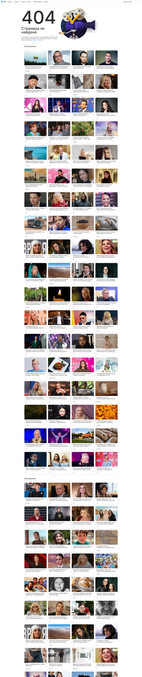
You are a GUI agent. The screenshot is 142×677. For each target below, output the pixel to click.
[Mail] (2, 2)
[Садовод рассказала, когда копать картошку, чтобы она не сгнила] (35, 510)
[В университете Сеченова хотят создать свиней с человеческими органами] (106, 439)
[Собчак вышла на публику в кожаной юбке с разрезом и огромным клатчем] (59, 487)
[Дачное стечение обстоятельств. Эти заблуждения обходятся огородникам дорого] (35, 487)
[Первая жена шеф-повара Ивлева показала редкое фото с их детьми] (35, 85)
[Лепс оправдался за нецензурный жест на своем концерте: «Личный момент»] (35, 463)
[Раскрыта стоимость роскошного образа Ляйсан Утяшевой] (59, 416)
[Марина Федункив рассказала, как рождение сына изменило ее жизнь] (106, 250)
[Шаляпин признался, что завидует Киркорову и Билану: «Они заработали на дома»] (106, 588)
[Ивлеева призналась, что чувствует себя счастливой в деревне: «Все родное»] (106, 557)
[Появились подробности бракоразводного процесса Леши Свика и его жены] (83, 298)
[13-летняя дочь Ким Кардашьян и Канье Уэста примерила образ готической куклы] (35, 274)
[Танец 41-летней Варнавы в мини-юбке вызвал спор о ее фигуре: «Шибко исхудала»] (106, 345)
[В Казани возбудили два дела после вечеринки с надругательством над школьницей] (59, 85)
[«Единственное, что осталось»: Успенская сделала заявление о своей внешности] (35, 392)
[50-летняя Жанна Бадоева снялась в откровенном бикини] (59, 635)
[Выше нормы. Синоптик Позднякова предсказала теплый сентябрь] (106, 659)
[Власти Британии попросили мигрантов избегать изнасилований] (35, 180)
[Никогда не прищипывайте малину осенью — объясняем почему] (83, 132)
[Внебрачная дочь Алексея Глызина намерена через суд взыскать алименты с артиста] (59, 109)
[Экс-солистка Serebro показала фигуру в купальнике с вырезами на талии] (59, 557)
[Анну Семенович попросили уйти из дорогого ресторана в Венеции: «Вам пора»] (35, 659)
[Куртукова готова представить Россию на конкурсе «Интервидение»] (83, 369)
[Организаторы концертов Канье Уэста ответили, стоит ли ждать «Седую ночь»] (83, 345)
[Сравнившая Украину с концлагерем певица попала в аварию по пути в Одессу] (59, 345)
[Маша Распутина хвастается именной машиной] (106, 321)
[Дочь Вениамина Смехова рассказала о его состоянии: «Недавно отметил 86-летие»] (83, 534)
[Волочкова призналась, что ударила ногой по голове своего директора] (35, 612)
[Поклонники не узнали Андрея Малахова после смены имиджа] (106, 274)
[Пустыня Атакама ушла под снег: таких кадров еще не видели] (59, 274)
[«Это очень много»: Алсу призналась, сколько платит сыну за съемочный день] (59, 180)
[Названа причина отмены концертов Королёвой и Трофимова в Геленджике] (35, 109)
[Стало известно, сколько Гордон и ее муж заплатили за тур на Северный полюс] (83, 416)
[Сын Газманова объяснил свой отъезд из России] (83, 61)
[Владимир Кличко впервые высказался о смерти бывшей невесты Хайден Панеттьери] (106, 61)
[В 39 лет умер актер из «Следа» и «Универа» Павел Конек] (35, 203)
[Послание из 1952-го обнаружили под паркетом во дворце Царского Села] (106, 635)
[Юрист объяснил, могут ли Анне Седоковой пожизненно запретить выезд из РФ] (106, 156)
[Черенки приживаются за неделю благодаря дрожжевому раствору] (35, 298)
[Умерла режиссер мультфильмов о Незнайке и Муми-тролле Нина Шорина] (35, 635)
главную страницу (37, 40)
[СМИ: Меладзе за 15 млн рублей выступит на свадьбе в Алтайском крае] (106, 298)
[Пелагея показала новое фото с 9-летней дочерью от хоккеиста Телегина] (83, 612)
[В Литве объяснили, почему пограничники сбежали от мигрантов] (35, 61)
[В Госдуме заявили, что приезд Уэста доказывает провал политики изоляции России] (83, 203)
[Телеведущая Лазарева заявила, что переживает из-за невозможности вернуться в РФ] (106, 369)
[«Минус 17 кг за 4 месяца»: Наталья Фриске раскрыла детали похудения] (106, 487)
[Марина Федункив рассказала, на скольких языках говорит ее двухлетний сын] (35, 132)
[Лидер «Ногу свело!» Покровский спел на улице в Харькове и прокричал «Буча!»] (59, 321)
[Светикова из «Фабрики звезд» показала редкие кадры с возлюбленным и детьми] (59, 250)
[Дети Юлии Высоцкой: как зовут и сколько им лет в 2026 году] (83, 588)
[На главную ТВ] (4, 2)
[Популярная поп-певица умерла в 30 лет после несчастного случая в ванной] (59, 298)
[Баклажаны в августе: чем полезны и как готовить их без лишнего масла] (59, 369)
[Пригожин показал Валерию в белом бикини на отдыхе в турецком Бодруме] (83, 156)
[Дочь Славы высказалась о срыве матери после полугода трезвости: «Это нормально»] (106, 203)
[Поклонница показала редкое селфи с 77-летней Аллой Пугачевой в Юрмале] (83, 659)
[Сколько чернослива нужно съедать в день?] (83, 227)
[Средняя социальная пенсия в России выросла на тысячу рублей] (83, 487)
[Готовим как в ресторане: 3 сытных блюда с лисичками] (106, 416)
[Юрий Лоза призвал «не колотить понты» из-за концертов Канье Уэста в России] (83, 274)
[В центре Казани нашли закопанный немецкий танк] (83, 85)
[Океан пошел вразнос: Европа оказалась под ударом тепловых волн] (35, 156)
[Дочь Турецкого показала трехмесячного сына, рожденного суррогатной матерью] (106, 180)
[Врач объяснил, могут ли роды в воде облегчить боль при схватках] (106, 227)
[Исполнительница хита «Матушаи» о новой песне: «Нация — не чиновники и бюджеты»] (106, 463)
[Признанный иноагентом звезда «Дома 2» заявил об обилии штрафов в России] (83, 635)
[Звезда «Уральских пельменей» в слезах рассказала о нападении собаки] (83, 180)
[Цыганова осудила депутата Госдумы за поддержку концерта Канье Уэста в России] (106, 85)
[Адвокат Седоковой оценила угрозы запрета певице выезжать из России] (35, 250)
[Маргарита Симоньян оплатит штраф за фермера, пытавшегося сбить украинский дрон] (59, 227)
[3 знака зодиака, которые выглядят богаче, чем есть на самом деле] (83, 392)
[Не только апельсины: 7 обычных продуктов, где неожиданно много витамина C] (83, 510)
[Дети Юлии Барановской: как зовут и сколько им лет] (59, 659)
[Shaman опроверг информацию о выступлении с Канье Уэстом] (83, 463)
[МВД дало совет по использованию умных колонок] (106, 392)
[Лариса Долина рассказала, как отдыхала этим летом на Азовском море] (35, 557)
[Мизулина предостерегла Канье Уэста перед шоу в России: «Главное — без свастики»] (35, 439)
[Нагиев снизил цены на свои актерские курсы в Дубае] (83, 321)
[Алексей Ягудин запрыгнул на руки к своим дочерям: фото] (106, 510)
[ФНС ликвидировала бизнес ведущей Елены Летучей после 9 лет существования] (59, 534)
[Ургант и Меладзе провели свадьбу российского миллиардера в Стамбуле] (83, 109)
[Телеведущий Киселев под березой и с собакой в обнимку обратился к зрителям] (59, 588)
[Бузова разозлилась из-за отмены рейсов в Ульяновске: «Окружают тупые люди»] (59, 392)
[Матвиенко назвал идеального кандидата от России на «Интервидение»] (35, 588)
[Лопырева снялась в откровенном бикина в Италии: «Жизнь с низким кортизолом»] (35, 321)
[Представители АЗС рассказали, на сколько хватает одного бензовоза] (83, 439)
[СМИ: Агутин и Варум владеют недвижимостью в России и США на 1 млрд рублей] (59, 156)
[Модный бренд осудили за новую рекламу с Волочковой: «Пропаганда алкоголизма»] (35, 369)
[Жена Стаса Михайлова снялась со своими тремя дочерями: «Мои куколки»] (106, 612)
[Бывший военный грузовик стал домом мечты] (35, 227)
